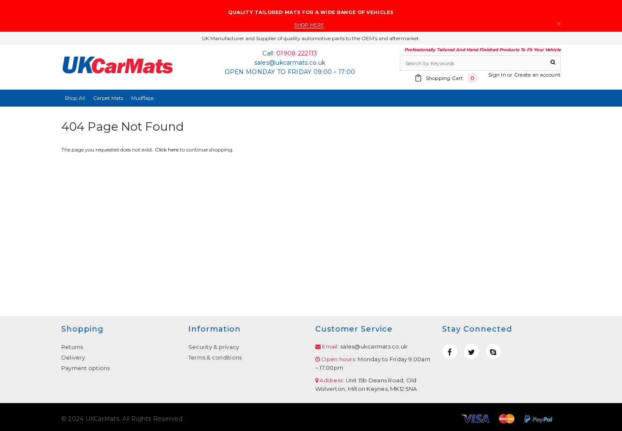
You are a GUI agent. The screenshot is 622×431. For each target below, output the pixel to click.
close (559, 24)
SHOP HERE (309, 25)
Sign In (497, 74)
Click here (167, 149)
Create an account (537, 74)
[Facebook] (449, 351)
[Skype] (493, 351)
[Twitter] (471, 351)
